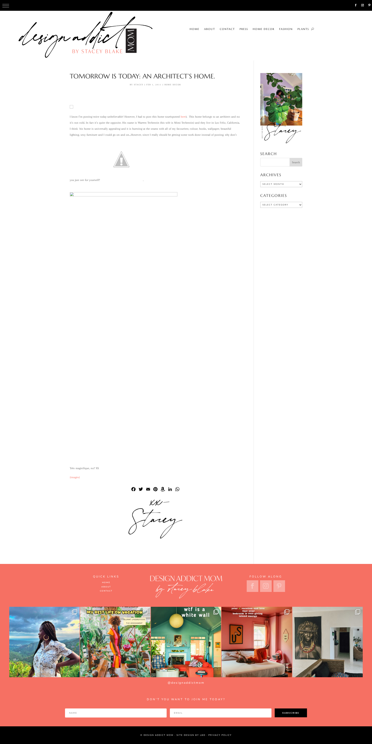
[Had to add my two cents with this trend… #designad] (186, 642)
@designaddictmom (186, 683)
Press (177, 5)
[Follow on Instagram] (362, 5)
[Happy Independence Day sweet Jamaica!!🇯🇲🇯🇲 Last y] (44, 642)
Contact (160, 5)
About (142, 5)
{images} (75, 477)
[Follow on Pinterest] (369, 5)
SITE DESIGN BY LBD (191, 735)
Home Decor (197, 5)
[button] (5, 5)
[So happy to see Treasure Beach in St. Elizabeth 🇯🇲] (327, 642)
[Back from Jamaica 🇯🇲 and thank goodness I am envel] (257, 642)
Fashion (219, 5)
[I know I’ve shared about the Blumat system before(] (115, 642)
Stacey (138, 84)
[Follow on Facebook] (355, 5)
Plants (236, 5)
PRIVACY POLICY (220, 735)
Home (127, 5)
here (183, 116)
